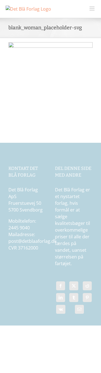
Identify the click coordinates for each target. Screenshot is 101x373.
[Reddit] (87, 287)
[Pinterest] (87, 299)
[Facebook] (60, 287)
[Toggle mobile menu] (92, 8)
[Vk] (60, 311)
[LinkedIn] (60, 299)
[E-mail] (79, 311)
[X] (73, 287)
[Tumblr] (73, 299)
